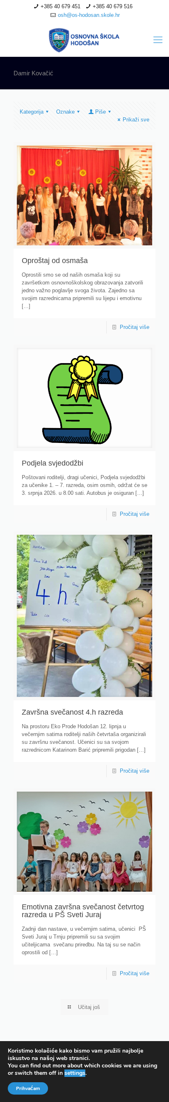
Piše (100, 112)
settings (74, 1073)
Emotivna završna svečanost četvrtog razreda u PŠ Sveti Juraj (83, 911)
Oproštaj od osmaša (55, 260)
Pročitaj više (134, 327)
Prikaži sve (136, 119)
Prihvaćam (28, 1088)
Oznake (65, 112)
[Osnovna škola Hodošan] (84, 40)
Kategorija (31, 112)
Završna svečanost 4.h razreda (72, 712)
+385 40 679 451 (60, 6)
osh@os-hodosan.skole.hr (89, 15)
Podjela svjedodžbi (52, 463)
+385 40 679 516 (112, 6)
